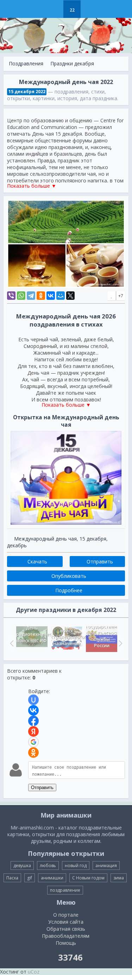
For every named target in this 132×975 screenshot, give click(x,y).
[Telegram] (31, 295)
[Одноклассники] (41, 295)
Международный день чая (45, 538)
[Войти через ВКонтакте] (33, 710)
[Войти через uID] (33, 700)
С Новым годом (88, 878)
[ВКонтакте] (50, 295)
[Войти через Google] (33, 742)
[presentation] (11, 643)
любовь (48, 866)
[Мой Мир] (60, 295)
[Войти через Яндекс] (33, 731)
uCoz (33, 971)
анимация (106, 866)
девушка (22, 866)
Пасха (12, 878)
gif (29, 878)
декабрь (17, 545)
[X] (70, 295)
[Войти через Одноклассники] (33, 752)
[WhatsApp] (21, 295)
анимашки (52, 878)
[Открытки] (36, 9)
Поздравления (26, 63)
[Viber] (11, 295)
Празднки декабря (72, 63)
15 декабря (93, 538)
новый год (76, 866)
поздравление (65, 890)
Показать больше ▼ (31, 185)
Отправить (42, 787)
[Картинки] (54, 9)
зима (118, 878)
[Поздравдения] (89, 9)
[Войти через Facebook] (33, 721)
